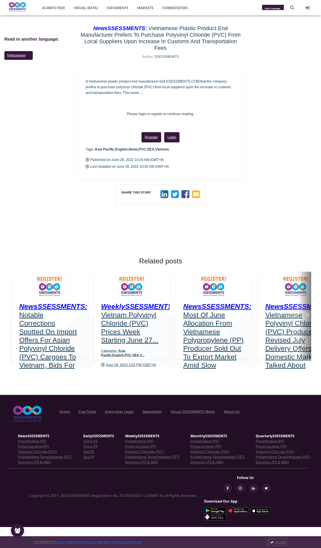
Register (151, 137)
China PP (90, 446)
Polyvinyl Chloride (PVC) (37, 451)
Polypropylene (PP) (33, 446)
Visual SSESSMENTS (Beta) (193, 411)
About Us (232, 411)
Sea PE (88, 451)
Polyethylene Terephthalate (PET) (45, 457)
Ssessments (117, 7)
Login (171, 137)
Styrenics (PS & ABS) (34, 462)
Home (64, 411)
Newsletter (152, 411)
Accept (280, 542)
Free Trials (87, 411)
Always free (53, 7)
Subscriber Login (119, 411)
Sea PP (88, 457)
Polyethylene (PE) (32, 441)
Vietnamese (16, 55)
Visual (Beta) (86, 7)
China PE (90, 441)
